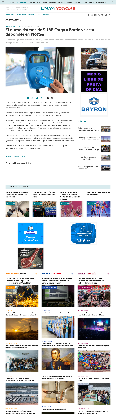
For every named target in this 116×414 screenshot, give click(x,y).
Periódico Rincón (47, 310)
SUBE (23, 156)
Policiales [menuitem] (52, 2)
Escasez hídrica (21, 15)
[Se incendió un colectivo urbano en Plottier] (105, 155)
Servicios (46, 15)
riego (38, 15)
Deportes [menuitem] (61, 2)
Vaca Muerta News (11, 343)
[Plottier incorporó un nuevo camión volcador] (105, 165)
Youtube (102, 15)
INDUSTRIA (31, 15)
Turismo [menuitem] (77, 2)
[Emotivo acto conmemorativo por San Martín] (58, 316)
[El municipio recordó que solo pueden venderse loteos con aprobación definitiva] (105, 136)
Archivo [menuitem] (13, 2)
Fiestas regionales (83, 408)
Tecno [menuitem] (69, 2)
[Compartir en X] (32, 98)
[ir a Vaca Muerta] (16, 273)
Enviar (47, 98)
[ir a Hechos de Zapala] (87, 273)
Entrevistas (10, 15)
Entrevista (11, 287)
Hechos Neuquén (84, 287)
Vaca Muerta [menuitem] (101, 2)
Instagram (92, 15)
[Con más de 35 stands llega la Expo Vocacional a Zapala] (94, 384)
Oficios (44, 374)
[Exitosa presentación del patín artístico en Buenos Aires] (44, 201)
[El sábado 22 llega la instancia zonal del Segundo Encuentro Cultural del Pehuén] (94, 318)
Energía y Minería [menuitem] (88, 2)
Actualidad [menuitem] (21, 2)
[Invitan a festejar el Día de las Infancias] (98, 201)
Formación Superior (49, 287)
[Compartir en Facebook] (28, 98)
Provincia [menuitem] (31, 2)
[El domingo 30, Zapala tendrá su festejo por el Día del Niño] (94, 351)
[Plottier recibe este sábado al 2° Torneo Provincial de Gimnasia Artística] (71, 201)
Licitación (9, 310)
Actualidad (11, 203)
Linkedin (95, 15)
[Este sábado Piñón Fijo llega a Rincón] (58, 412)
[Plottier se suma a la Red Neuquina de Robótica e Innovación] (17, 201)
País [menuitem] (38, 2)
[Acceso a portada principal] (58, 8)
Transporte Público (13, 26)
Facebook (88, 15)
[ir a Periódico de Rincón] (51, 273)
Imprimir (52, 98)
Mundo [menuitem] (44, 2)
